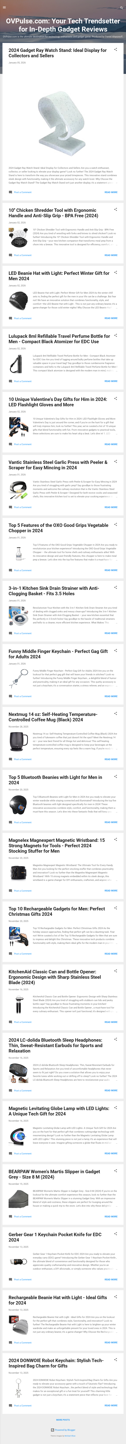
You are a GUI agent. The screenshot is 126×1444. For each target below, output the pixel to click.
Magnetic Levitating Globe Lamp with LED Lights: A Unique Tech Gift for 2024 (59, 1111)
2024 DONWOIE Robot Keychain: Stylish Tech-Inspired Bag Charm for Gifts (56, 1363)
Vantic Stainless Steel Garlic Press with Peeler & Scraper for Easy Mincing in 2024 (58, 465)
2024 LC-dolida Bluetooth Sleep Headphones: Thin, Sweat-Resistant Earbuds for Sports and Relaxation (55, 1045)
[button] (115, 50)
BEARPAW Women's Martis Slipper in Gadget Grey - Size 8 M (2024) (54, 1174)
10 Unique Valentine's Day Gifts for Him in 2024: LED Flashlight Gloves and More (58, 402)
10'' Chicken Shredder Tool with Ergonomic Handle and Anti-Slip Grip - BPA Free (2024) (53, 213)
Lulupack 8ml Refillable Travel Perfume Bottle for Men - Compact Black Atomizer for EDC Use (59, 338)
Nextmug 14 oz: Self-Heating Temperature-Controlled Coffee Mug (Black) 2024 (53, 717)
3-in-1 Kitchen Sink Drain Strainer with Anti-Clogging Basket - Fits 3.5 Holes (54, 591)
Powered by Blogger (64, 1430)
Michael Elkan (70, 1436)
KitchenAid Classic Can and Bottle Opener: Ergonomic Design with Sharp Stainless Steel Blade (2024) (55, 977)
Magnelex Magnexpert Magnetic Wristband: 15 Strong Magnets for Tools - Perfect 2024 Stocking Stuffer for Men (57, 846)
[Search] (122, 8)
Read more (111, 192)
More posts (63, 1420)
